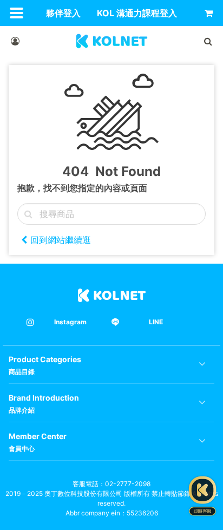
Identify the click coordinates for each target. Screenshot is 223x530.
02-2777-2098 (127, 484)
